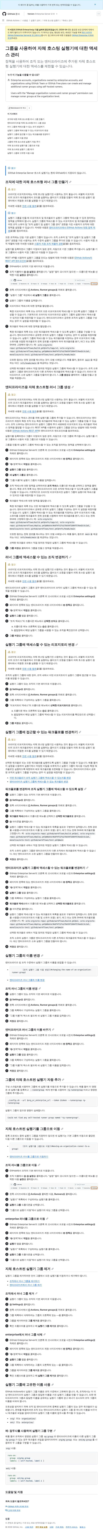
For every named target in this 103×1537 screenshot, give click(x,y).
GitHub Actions (12, 20)
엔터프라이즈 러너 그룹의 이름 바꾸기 (28, 1029)
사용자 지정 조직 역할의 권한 (48, 243)
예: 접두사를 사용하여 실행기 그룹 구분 (28, 1430)
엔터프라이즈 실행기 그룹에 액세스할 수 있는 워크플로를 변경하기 (45, 867)
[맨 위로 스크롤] (97, 1531)
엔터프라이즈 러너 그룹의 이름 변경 (27, 980)
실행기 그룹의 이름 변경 (22, 955)
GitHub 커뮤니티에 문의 (18, 1506)
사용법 (25, 20)
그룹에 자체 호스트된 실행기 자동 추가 (33, 1080)
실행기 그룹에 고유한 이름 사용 (27, 1384)
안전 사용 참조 (29, 206)
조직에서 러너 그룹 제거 (19, 1293)
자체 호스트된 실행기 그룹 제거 (27, 1269)
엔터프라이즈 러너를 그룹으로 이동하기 (29, 1156)
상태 (51, 1527)
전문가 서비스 (72, 1527)
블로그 (82, 1527)
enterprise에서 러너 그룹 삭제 (23, 1334)
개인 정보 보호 (41, 1527)
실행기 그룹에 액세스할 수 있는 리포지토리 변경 (40, 644)
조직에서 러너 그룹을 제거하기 (25, 1281)
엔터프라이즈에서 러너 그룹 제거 (26, 1285)
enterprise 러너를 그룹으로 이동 (25, 1218)
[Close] (95, 4)
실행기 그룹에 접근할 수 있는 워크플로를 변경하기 (41, 732)
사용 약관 (29, 1527)
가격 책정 (60, 1527)
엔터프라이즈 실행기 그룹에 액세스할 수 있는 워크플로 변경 (39, 781)
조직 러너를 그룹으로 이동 (21, 1165)
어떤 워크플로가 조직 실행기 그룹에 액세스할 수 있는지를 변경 (40, 777)
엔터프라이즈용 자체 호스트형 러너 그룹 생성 (38, 387)
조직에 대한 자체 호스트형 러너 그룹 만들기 (36, 182)
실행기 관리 (36, 20)
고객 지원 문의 (14, 1510)
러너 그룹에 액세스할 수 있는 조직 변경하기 (36, 557)
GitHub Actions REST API (25, 430)
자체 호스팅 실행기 (51, 20)
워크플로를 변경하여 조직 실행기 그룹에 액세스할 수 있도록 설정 (44, 789)
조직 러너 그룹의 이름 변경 (21, 988)
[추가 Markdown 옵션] (29, 108)
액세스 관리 (67, 20)
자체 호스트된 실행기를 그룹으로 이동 (32, 1129)
